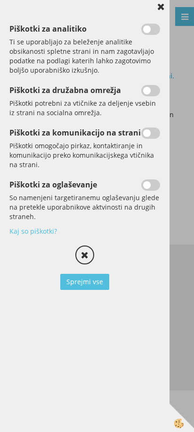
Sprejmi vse (84, 281)
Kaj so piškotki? (33, 231)
